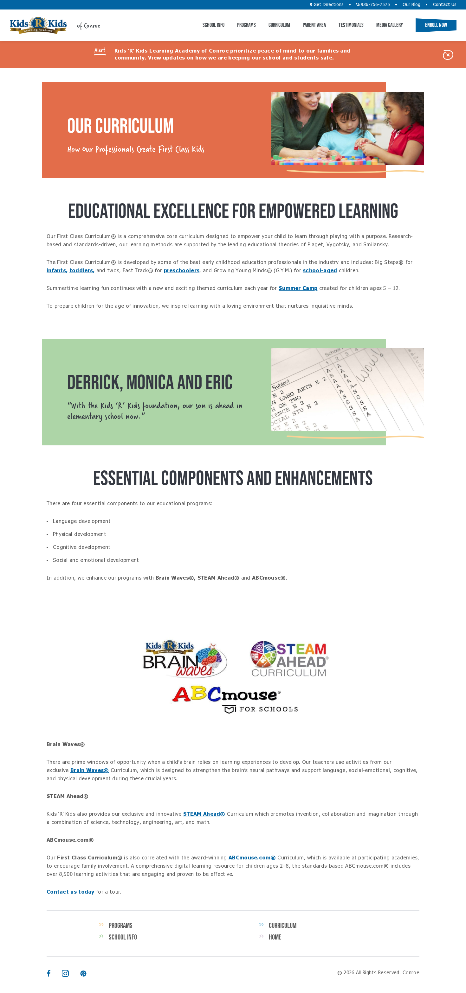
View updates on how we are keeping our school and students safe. (241, 57)
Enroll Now (436, 25)
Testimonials (351, 25)
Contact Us (444, 5)
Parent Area (314, 25)
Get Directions (328, 5)
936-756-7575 (374, 5)
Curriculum (279, 25)
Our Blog (411, 5)
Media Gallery (389, 25)
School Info (213, 25)
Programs (246, 25)
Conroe (38, 25)
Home (275, 937)
